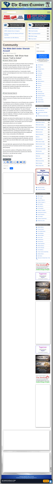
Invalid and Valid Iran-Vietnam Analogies (13, 28)
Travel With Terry (41, 110)
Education (40, 75)
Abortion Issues (41, 101)
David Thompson (41, 214)
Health (39, 87)
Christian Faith (40, 165)
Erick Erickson (40, 241)
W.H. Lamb (40, 146)
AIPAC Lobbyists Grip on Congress (12, 31)
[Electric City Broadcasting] (42, 290)
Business (39, 83)
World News (40, 97)
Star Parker (40, 255)
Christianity (40, 163)
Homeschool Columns (42, 212)
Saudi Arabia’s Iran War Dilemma (11, 37)
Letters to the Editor (41, 189)
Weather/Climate (41, 93)
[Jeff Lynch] (26, 17)
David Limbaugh (41, 247)
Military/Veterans (41, 81)
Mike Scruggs (34, 36)
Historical (39, 79)
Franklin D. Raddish (41, 210)
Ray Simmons (40, 206)
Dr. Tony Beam (40, 208)
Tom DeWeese (40, 249)
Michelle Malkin (41, 235)
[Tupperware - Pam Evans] (42, 276)
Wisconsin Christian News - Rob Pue (43, 258)
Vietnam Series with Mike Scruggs (41, 113)
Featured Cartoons (41, 95)
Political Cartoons (35, 28)
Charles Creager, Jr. (41, 202)
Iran (38, 136)
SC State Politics (41, 69)
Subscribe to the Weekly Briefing (43, 56)
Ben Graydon (40, 204)
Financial (39, 85)
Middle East (40, 139)
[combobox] (9, 12)
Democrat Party (41, 160)
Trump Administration (35, 33)
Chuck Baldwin (40, 233)
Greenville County (41, 144)
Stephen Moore (41, 253)
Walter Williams (41, 227)
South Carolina (34, 31)
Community (40, 73)
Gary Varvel (33, 38)
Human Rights (40, 99)
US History (40, 158)
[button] (4, 162)
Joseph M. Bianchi (41, 200)
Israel (39, 156)
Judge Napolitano (41, 243)
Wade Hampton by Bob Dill (43, 108)
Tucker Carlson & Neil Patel (43, 251)
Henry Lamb (40, 237)
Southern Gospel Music (42, 218)
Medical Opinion (41, 245)
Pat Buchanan (40, 239)
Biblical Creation (41, 153)
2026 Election (40, 134)
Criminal (39, 77)
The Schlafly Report (41, 231)
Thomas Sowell (41, 229)
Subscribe (46, 481)
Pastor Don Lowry (41, 220)
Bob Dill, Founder (41, 187)
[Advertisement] (18, 183)
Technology (40, 91)
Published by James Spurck (43, 115)
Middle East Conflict (41, 148)
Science (39, 89)
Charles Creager (41, 141)
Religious (39, 71)
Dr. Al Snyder (40, 216)
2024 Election (40, 64)
